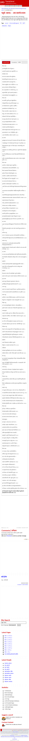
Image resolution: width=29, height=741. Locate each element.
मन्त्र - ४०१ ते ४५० (8, 635)
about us (26, 730)
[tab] (6, 62)
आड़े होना (4, 576)
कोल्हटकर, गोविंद (8, 679)
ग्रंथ (20, 23)
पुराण (14, 8)
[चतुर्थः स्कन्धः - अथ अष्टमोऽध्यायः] (12, 10)
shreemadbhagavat (14, 23)
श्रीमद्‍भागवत (4, 26)
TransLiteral (12, 735)
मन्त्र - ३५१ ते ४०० (8, 637)
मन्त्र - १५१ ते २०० (8, 646)
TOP (26, 539)
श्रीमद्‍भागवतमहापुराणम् (20, 8)
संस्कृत (9, 26)
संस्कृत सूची (3, 8)
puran (6, 23)
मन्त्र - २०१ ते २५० (8, 644)
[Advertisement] (14, 43)
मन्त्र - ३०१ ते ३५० (8, 640)
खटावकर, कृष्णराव (8, 663)
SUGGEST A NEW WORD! (22, 584)
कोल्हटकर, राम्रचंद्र (8, 681)
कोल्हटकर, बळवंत (8, 675)
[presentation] (6, 62)
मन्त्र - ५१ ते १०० (8, 650)
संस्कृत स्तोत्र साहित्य (9, 8)
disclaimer (21, 730)
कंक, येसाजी (7, 667)
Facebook (9, 536)
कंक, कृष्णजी (7, 669)
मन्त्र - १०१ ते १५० (8, 648)
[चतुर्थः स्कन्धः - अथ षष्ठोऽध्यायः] (4, 10)
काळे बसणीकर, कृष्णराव (9, 673)
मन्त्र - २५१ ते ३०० (8, 642)
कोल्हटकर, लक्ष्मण (8, 677)
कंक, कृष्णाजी (7, 665)
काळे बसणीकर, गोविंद (9, 671)
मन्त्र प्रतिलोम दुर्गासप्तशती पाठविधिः (11, 654)
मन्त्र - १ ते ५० (7, 652)
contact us (15, 730)
